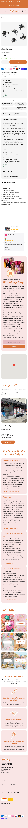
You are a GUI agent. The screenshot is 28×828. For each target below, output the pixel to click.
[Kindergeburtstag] (20, 661)
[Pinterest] (13, 2)
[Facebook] (11, 2)
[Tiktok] (15, 2)
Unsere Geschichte (14, 342)
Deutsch (3, 810)
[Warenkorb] (25, 11)
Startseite (3, 16)
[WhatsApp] (19, 2)
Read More (7, 249)
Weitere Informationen (8, 172)
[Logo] (14, 11)
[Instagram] (9, 2)
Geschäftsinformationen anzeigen (9, 76)
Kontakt (14, 346)
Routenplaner (8, 442)
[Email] (17, 2)
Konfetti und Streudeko (20, 16)
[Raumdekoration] (7, 642)
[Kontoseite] (5, 11)
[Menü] (2, 11)
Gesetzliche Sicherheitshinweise (10, 177)
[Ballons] (7, 623)
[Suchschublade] (22, 11)
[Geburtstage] (7, 661)
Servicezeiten (19, 748)
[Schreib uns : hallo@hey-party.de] (14, 5)
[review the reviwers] (5, 239)
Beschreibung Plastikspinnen (10, 120)
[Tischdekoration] (20, 623)
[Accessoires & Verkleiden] (20, 642)
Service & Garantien (8, 183)
